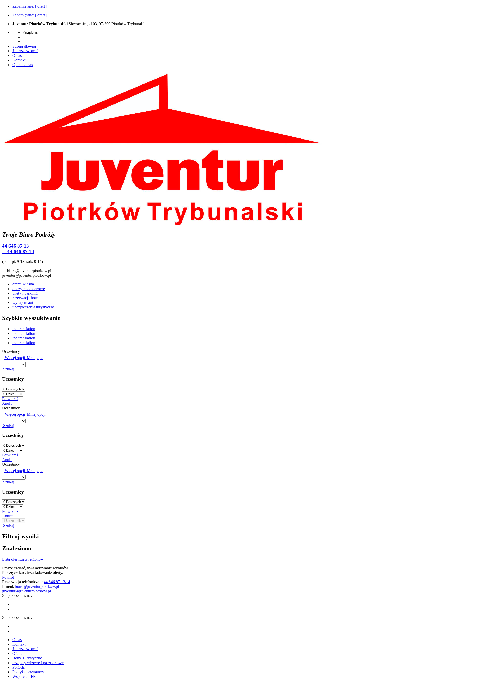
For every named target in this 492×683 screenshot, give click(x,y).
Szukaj (8, 369)
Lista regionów (31, 559)
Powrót (8, 577)
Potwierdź (10, 399)
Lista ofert (10, 559)
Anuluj (7, 403)
